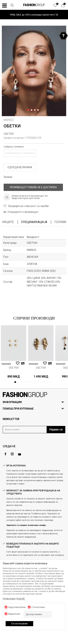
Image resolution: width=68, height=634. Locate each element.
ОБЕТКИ (8, 133)
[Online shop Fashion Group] (34, 4)
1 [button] (28, 110)
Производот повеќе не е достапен (33, 187)
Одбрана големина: (14, 146)
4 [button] (38, 110)
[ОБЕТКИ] (13, 343)
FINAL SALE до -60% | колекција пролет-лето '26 (34, 14)
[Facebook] (5, 454)
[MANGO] (6, 364)
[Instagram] (12, 454)
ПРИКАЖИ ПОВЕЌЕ (14, 599)
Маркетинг (14, 614)
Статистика (38, 607)
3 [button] (35, 110)
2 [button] (32, 110)
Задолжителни (17, 607)
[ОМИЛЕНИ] (57, 6)
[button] (12, 5)
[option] (34, 15)
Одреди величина (19, 167)
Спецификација (34, 222)
